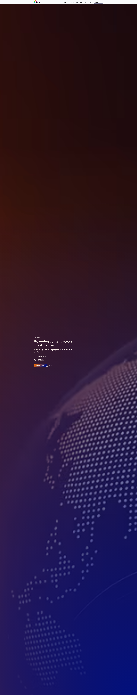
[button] (66, 2)
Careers (50, 365)
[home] (37, 2)
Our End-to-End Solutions (40, 365)
